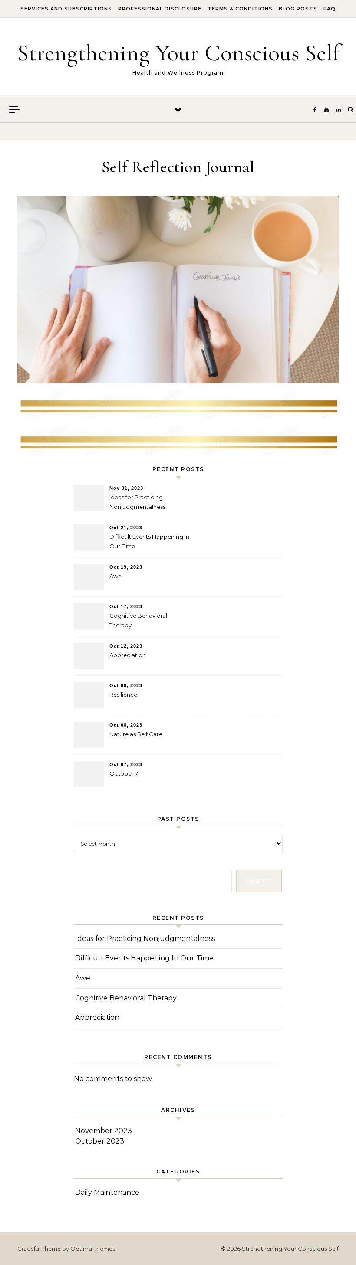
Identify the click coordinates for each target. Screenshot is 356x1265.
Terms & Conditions (240, 9)
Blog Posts (298, 9)
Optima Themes (92, 1248)
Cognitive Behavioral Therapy (138, 620)
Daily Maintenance (107, 1192)
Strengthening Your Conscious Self (178, 53)
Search (259, 881)
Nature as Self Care (135, 734)
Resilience (123, 694)
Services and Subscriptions (66, 9)
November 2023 (103, 1131)
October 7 (123, 773)
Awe (115, 576)
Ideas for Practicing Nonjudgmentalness (137, 502)
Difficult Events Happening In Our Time (149, 541)
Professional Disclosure (159, 9)
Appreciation (127, 655)
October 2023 (99, 1141)
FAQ (329, 9)
